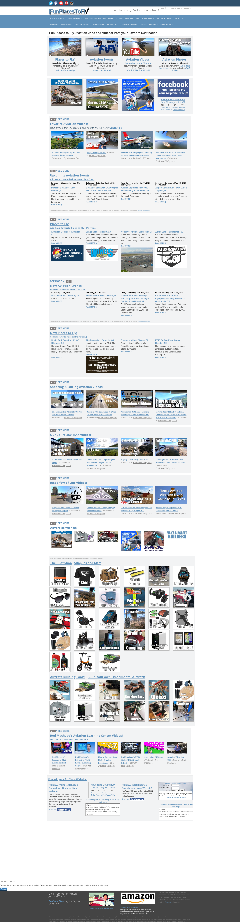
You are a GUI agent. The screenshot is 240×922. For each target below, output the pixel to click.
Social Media (166, 25)
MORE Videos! (98, 25)
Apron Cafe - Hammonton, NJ (169, 232)
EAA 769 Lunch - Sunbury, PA (65, 296)
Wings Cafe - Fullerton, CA (98, 232)
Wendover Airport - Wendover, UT (136, 232)
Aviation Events (75, 18)
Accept (3, 889)
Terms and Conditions (174, 8)
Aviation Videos (82, 25)
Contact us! (66, 25)
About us (179, 18)
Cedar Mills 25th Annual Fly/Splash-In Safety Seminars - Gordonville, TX (170, 298)
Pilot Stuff (112, 25)
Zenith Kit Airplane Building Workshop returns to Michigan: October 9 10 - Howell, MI (135, 298)
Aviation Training (129, 25)
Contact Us (187, 8)
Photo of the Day (164, 18)
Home (162, 8)
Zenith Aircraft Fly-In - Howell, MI (101, 296)
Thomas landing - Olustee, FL (134, 340)
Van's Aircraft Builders (95, 18)
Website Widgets (149, 25)
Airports (129, 18)
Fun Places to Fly (58, 18)
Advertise (54, 25)
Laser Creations (115, 18)
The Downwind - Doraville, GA (100, 340)
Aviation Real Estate (145, 18)
